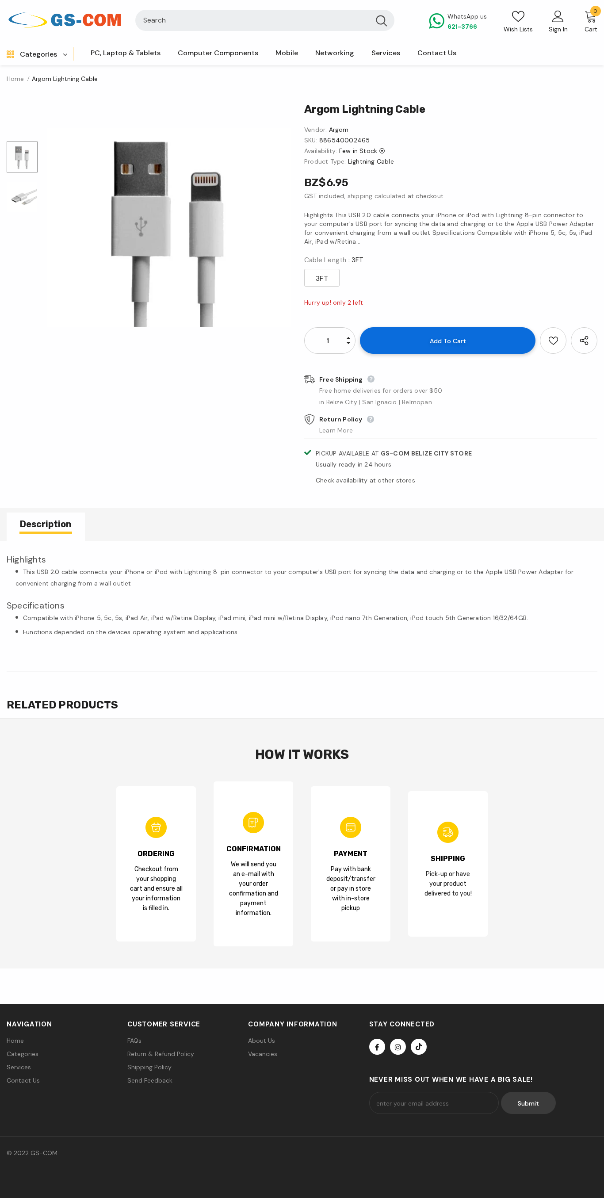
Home (15, 79)
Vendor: (315, 130)
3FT (322, 278)
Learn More (336, 430)
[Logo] (64, 20)
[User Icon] (558, 16)
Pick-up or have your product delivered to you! (448, 883)
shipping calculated (377, 196)
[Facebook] (377, 1047)
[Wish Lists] (553, 340)
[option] (168, 227)
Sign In (558, 29)
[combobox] (252, 20)
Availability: (320, 151)
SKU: (310, 140)
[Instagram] (398, 1047)
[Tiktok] (419, 1047)
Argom (339, 130)
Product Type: (325, 161)
